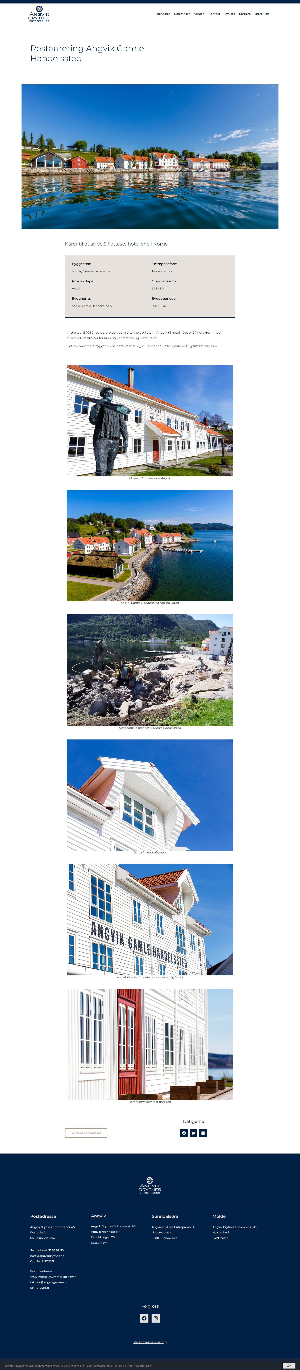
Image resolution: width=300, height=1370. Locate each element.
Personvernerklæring (150, 1342)
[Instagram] (156, 1318)
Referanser (182, 13)
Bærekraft (262, 13)
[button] (184, 1133)
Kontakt (214, 13)
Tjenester (163, 13)
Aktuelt (199, 13)
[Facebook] (144, 1318)
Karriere (245, 13)
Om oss (229, 13)
